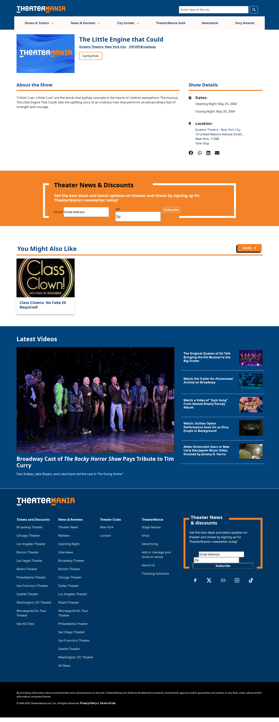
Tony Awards (244, 23)
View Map (202, 143)
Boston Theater (28, 552)
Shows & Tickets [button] (37, 23)
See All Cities (25, 624)
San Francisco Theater (32, 586)
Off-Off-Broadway (142, 47)
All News (64, 665)
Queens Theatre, (91, 47)
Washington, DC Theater (34, 602)
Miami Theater (27, 569)
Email (59, 212)
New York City (115, 47)
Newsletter (210, 23)
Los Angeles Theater (31, 544)
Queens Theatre (207, 130)
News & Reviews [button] (83, 23)
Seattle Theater (27, 594)
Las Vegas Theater (30, 561)
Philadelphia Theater (31, 577)
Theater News (68, 527)
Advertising (150, 544)
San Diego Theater (71, 632)
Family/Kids (91, 56)
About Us (148, 565)
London (105, 535)
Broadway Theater (30, 527)
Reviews (64, 535)
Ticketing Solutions (155, 573)
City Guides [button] (126, 23)
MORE (247, 248)
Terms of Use (108, 703)
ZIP (117, 209)
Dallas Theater (68, 586)
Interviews (65, 552)
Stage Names (151, 527)
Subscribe (171, 210)
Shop (145, 535)
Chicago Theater (28, 535)
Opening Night (69, 544)
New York (107, 527)
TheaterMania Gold (170, 23)
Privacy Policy (88, 703)
